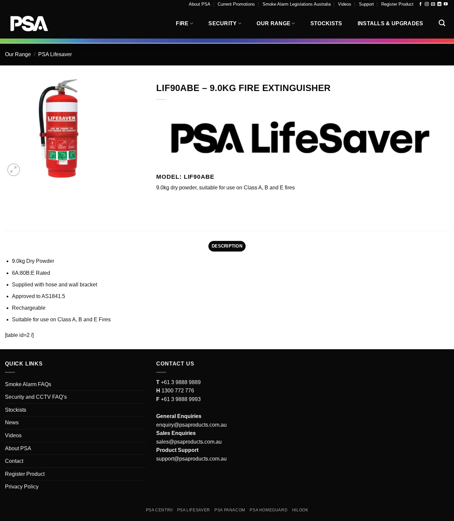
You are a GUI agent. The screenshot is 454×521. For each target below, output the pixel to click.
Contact (14, 461)
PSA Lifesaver (55, 54)
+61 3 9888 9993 (181, 399)
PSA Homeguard (268, 510)
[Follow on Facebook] (420, 4)
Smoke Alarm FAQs (28, 384)
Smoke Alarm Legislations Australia (297, 4)
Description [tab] (227, 246)
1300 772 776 (177, 390)
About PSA (199, 4)
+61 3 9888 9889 (180, 382)
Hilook (300, 510)
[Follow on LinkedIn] (439, 4)
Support (366, 4)
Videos (344, 4)
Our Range (273, 23)
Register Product (397, 4)
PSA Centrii (159, 510)
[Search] (442, 23)
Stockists (326, 23)
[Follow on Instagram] (427, 4)
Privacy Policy (22, 486)
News (12, 422)
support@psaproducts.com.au (191, 459)
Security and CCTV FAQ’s (36, 397)
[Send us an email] (433, 4)
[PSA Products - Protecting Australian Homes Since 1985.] (38, 24)
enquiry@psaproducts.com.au (191, 425)
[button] (13, 169)
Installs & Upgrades (390, 23)
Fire (182, 23)
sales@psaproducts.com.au (189, 442)
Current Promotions (236, 4)
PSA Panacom (229, 510)
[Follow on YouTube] (446, 4)
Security (222, 23)
